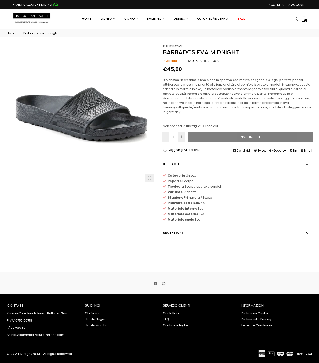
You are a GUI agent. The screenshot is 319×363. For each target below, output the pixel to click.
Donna (107, 18)
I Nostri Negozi (95, 319)
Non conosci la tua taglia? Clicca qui (190, 126)
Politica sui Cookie (255, 313)
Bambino (155, 18)
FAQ (166, 319)
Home (87, 18)
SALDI (242, 18)
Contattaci (171, 313)
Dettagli (171, 164)
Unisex (180, 18)
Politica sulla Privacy (256, 319)
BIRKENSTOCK (173, 46)
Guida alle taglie (175, 325)
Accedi (274, 5)
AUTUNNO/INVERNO (212, 18)
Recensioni (173, 233)
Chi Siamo (92, 313)
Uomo (130, 18)
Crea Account (294, 5)
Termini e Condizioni (256, 325)
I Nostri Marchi (95, 325)
